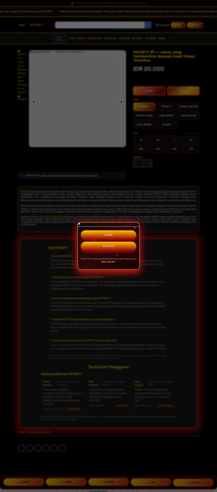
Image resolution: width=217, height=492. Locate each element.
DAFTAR (108, 246)
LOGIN (108, 235)
